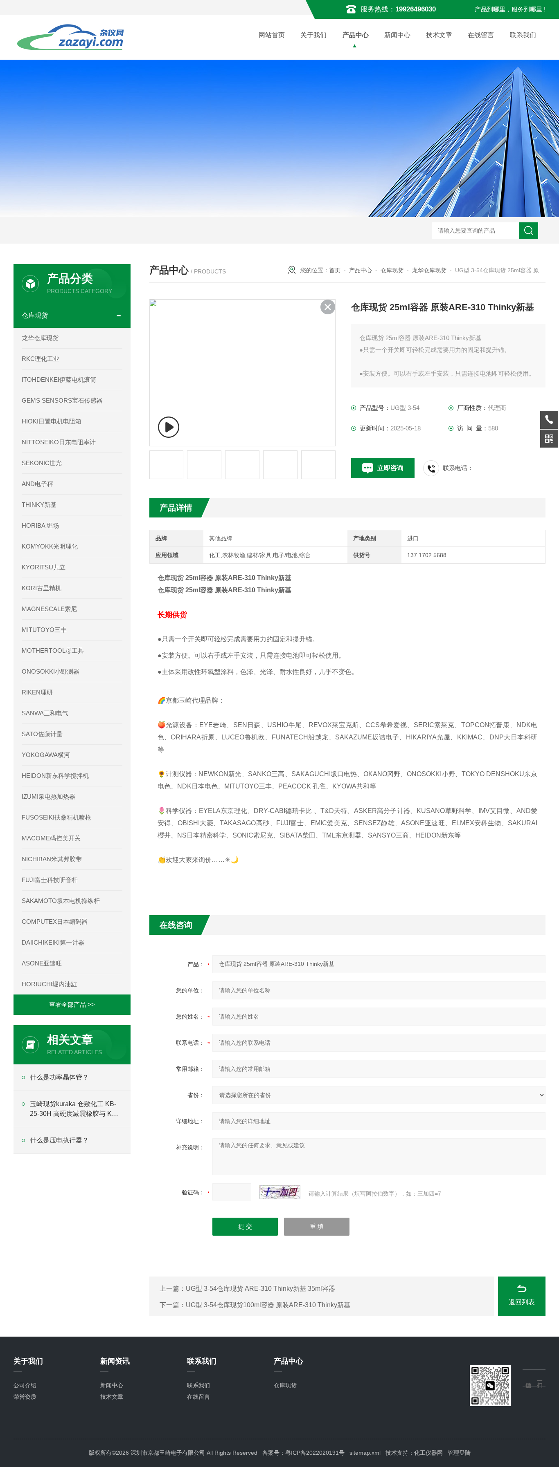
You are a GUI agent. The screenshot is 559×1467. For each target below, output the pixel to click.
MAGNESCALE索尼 (49, 608)
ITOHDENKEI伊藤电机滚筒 (59, 379)
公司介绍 (25, 1385)
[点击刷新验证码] (279, 1192)
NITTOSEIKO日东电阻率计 (59, 442)
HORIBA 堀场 (40, 525)
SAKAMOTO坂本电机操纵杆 (61, 900)
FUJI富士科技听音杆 (50, 879)
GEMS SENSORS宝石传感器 (62, 400)
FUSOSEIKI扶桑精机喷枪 (56, 817)
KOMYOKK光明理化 (50, 546)
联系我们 (523, 34)
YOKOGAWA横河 (46, 754)
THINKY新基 (39, 504)
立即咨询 (390, 467)
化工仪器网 (428, 1452)
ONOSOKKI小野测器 (50, 671)
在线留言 (481, 34)
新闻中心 (397, 34)
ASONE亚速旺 (42, 963)
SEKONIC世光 (42, 462)
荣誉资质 (25, 1396)
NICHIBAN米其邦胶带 (52, 859)
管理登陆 (459, 1452)
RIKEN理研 (37, 692)
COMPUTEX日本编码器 (55, 921)
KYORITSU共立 (43, 567)
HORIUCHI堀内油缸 (49, 984)
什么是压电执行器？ (59, 1140)
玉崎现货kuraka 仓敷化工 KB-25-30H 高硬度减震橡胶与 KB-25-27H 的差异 (74, 1109)
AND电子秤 (37, 483)
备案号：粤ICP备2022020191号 (303, 1452)
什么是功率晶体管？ (59, 1077)
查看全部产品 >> (72, 1004)
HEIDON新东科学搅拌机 (55, 775)
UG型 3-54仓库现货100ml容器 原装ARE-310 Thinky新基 (268, 1304)
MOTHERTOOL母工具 (53, 650)
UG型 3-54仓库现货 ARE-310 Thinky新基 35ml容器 (260, 1288)
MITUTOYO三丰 (44, 629)
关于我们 (313, 34)
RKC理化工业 (40, 358)
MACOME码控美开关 (51, 838)
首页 (334, 270)
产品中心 (356, 34)
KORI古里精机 (41, 588)
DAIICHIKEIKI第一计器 (53, 942)
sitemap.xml (365, 1452)
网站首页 (272, 34)
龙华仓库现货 (429, 270)
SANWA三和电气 (45, 713)
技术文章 (439, 34)
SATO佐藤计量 (42, 733)
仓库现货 (392, 270)
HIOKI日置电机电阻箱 (51, 421)
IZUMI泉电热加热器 (48, 796)
